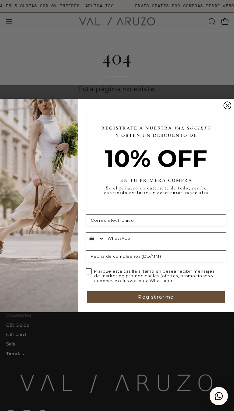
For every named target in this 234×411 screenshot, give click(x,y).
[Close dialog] (227, 105)
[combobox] (95, 238)
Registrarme (156, 297)
